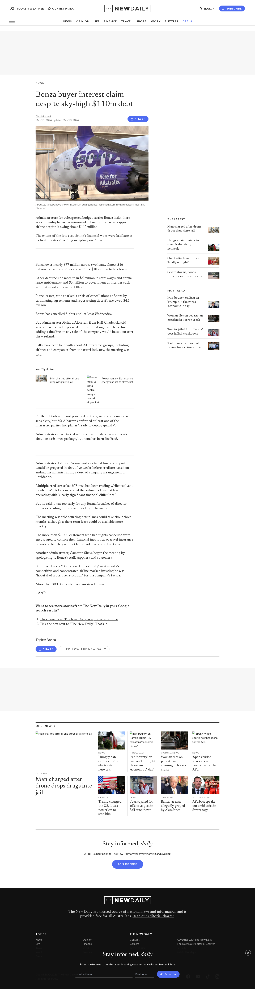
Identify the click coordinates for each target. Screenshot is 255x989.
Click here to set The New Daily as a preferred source (79, 619)
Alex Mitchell (43, 116)
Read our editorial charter (153, 916)
